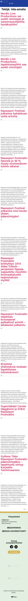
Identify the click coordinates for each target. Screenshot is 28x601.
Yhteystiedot (14, 517)
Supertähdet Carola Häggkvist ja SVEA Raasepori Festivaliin (13, 410)
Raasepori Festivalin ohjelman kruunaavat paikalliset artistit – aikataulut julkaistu (14, 320)
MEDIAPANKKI (14, 528)
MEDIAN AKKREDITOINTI (14, 531)
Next (25, 509)
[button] (26, 3)
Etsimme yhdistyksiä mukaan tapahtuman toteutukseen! (14, 368)
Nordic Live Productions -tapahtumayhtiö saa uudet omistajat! (13, 63)
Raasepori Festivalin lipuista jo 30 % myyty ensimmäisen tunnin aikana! (14, 162)
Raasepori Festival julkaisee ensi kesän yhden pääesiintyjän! (14, 212)
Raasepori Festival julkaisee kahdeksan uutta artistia (14, 113)
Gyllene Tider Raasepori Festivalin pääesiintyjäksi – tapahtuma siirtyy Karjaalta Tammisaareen (14, 463)
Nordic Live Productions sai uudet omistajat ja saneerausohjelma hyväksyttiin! (12, 19)
